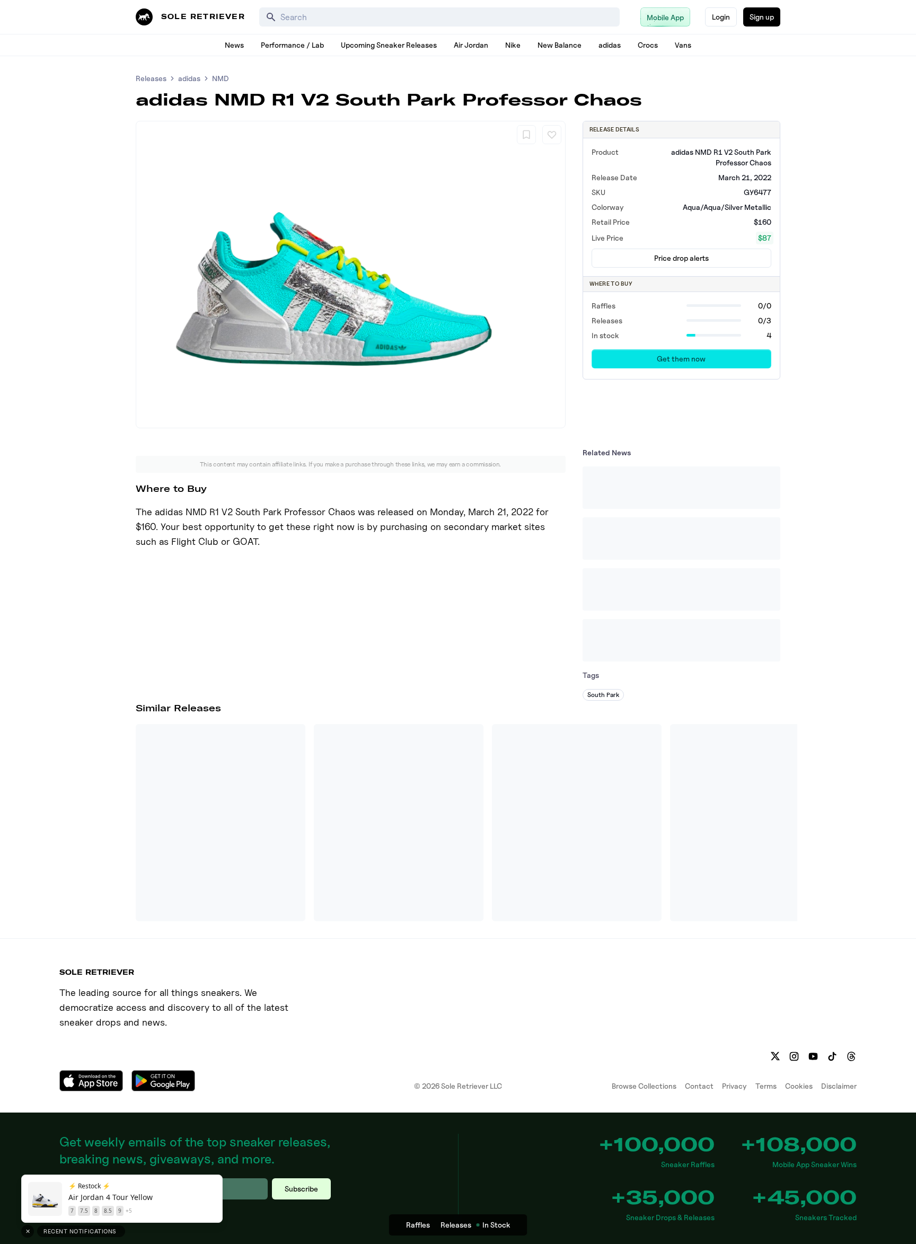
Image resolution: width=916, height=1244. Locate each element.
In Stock (496, 1224)
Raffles (418, 1224)
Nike (513, 44)
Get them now (681, 358)
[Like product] (551, 134)
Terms (766, 1085)
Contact (699, 1085)
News (234, 44)
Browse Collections (644, 1085)
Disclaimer (839, 1085)
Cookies (799, 1085)
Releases (151, 78)
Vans (683, 44)
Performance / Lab (292, 44)
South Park (603, 695)
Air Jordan (471, 44)
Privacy (734, 1085)
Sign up (762, 16)
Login (721, 16)
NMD (220, 78)
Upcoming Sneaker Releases (389, 44)
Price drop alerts (681, 257)
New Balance (560, 44)
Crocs (648, 44)
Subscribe (301, 1188)
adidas (609, 44)
